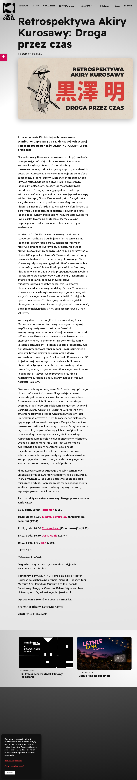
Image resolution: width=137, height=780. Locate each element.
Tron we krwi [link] (51, 528)
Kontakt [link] (128, 6)
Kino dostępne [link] (104, 6)
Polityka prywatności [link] (13, 760)
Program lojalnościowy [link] (66, 6)
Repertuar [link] (23, 6)
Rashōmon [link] (47, 509)
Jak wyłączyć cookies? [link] (14, 766)
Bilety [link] (36, 6)
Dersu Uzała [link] (50, 535)
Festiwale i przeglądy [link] (86, 6)
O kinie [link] (117, 6)
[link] (3, 57)
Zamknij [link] (10, 773)
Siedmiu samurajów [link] (55, 517)
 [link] (130, 28)
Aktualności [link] (49, 6)
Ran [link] (43, 542)
